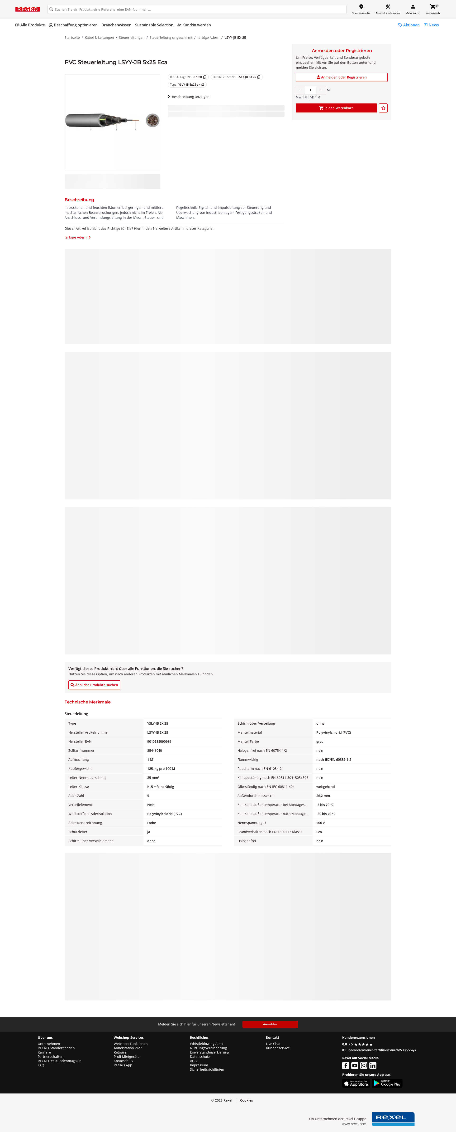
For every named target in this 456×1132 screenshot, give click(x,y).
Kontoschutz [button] (123, 1061)
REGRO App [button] (123, 1065)
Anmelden (270, 1024)
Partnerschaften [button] (50, 1056)
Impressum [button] (199, 1065)
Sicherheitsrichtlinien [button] (207, 1069)
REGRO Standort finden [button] (56, 1048)
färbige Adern (208, 37)
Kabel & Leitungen (99, 37)
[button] (246, 1100)
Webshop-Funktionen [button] (131, 1044)
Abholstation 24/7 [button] (128, 1048)
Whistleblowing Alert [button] (206, 1044)
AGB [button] (193, 1061)
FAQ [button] (41, 1065)
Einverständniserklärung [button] (209, 1052)
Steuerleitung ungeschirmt (171, 37)
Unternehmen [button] (49, 1044)
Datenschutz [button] (200, 1056)
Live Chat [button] (273, 1044)
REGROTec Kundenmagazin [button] (59, 1061)
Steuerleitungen (132, 37)
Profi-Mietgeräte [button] (126, 1056)
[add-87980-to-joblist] (383, 107)
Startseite (72, 37)
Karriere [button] (44, 1052)
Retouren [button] (121, 1052)
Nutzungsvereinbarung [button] (208, 1048)
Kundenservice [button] (278, 1048)
